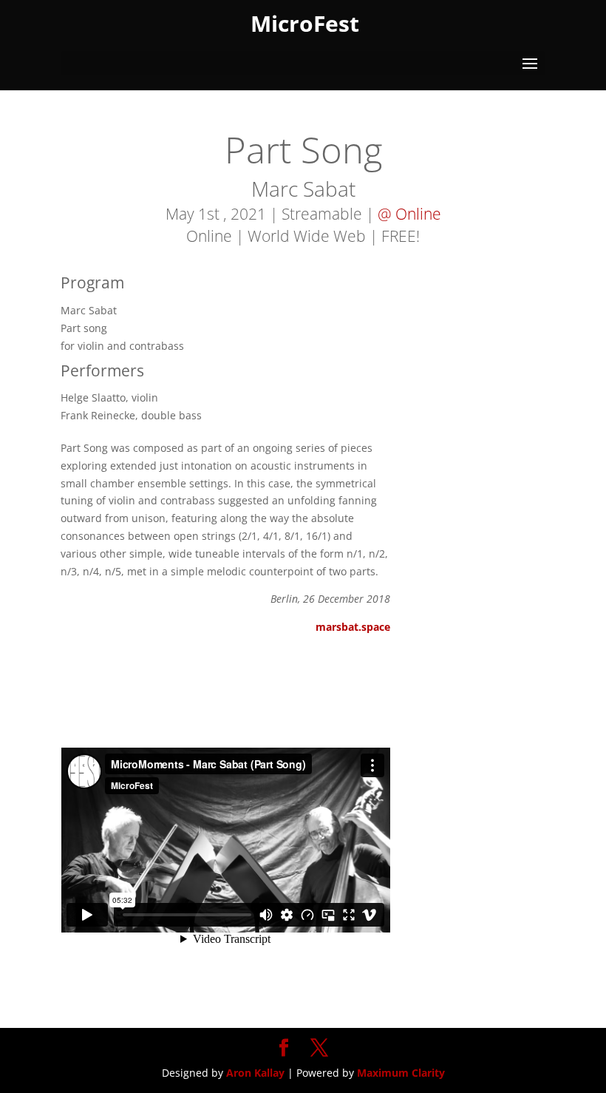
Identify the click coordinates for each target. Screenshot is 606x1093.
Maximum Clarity (401, 1073)
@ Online (409, 213)
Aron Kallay (255, 1073)
